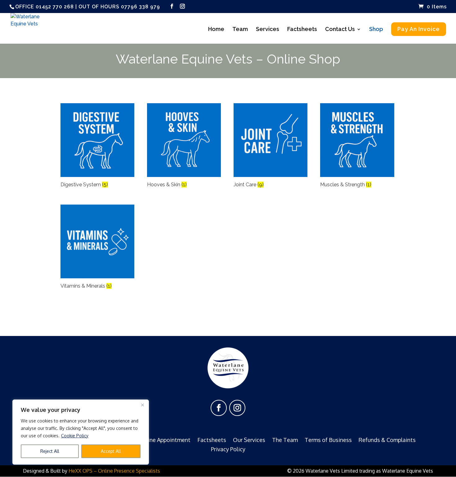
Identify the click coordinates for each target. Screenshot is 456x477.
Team (240, 29)
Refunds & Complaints (387, 439)
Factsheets (302, 29)
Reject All (49, 451)
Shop (376, 29)
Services (267, 29)
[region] (80, 432)
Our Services (249, 439)
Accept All (111, 451)
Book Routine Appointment (155, 439)
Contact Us (340, 29)
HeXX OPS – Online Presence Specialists (114, 471)
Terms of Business (328, 439)
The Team (285, 439)
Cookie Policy (74, 435)
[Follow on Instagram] (237, 408)
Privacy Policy (228, 448)
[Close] (142, 405)
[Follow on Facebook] (219, 408)
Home (216, 29)
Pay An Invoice (418, 29)
